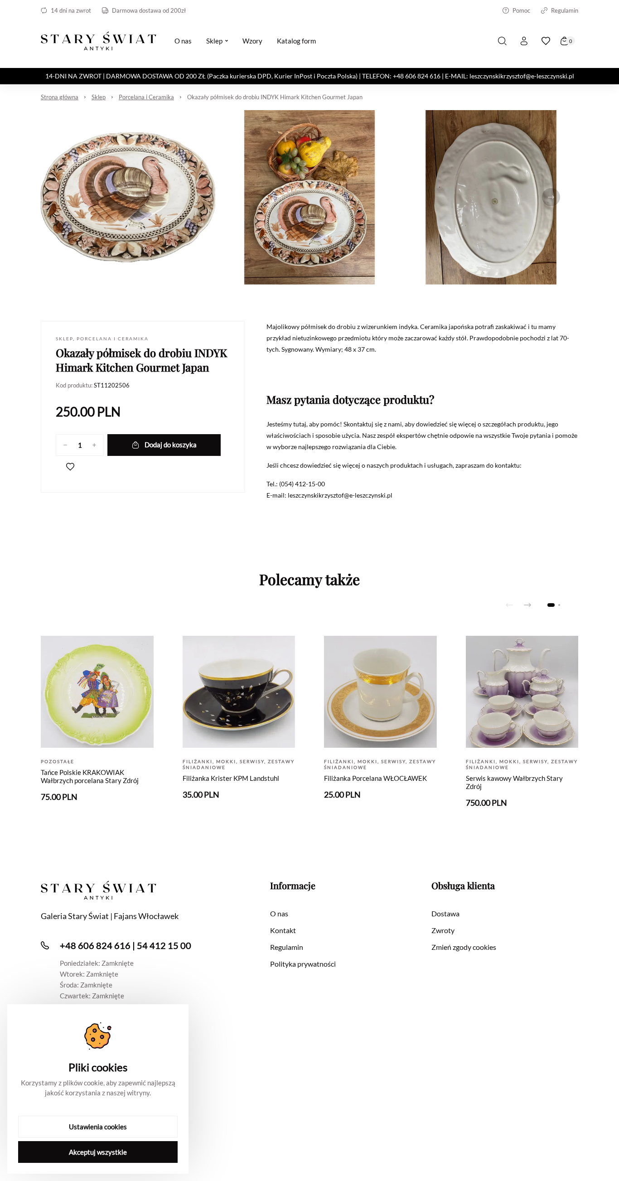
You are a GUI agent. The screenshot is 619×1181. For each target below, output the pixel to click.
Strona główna (59, 97)
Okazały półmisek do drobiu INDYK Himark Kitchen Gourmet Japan (275, 97)
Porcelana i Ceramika (146, 97)
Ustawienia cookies (98, 1127)
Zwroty (443, 930)
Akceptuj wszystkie (98, 1152)
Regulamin (564, 10)
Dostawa (445, 913)
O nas (279, 913)
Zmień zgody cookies (463, 947)
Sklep (99, 97)
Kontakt (283, 930)
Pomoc (521, 10)
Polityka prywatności (303, 963)
